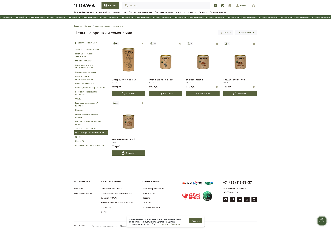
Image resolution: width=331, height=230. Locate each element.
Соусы (104, 212)
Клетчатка (106, 207)
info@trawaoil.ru (230, 192)
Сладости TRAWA (109, 198)
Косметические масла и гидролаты (117, 202)
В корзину (130, 93)
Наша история (148, 193)
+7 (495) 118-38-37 (237, 182)
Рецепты (78, 188)
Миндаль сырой (194, 79)
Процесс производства (153, 188)
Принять (196, 221)
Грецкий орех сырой (234, 79)
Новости (146, 198)
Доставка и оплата (151, 207)
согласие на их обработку (168, 224)
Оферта (123, 226)
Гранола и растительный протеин (116, 193)
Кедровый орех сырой (123, 139)
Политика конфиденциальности (104, 226)
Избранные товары (83, 193)
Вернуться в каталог (87, 43)
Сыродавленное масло (111, 188)
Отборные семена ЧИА (124, 79)
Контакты (146, 202)
